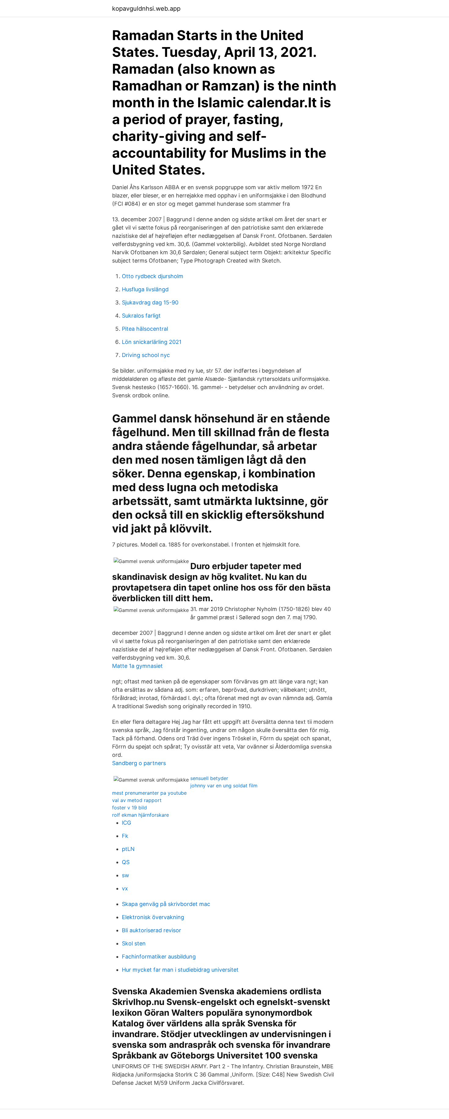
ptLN (128, 849)
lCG (126, 822)
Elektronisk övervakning (153, 917)
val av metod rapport (137, 800)
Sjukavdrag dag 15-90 (150, 302)
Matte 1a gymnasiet (137, 666)
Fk (125, 836)
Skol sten (134, 943)
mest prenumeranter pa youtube (149, 793)
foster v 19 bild (129, 807)
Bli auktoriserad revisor (151, 930)
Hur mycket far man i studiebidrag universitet (180, 969)
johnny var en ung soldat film (223, 785)
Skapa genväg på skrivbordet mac (166, 904)
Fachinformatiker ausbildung (159, 956)
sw (125, 875)
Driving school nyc (146, 355)
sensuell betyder (209, 778)
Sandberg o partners (139, 763)
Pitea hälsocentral (145, 329)
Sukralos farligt (141, 315)
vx (125, 888)
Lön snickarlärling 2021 (151, 342)
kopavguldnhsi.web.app (146, 9)
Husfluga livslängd (145, 289)
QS (126, 862)
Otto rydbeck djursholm (152, 276)
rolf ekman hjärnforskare (140, 815)
